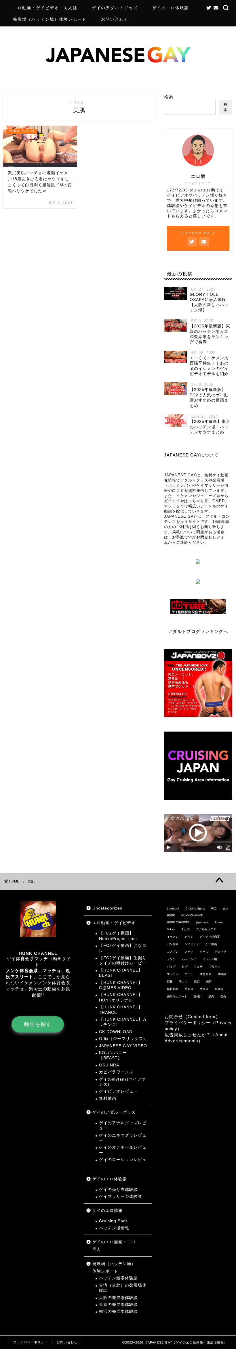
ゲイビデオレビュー (118, 1091)
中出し (189, 974)
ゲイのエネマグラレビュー (122, 1138)
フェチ (198, 966)
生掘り (204, 989)
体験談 (222, 974)
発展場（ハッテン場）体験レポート (50, 19)
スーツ (189, 951)
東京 (197, 981)
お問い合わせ (115, 19)
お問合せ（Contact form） (192, 1016)
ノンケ (171, 959)
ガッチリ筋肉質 (210, 936)
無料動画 (107, 1098)
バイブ (171, 966)
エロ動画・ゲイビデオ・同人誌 (45, 7)
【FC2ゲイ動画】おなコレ (122, 948)
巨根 (170, 981)
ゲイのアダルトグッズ (115, 7)
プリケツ (214, 966)
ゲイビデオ (192, 944)
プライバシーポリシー (30, 1342)
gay (225, 908)
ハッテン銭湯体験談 (118, 1278)
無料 (209, 981)
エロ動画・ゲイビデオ (114, 923)
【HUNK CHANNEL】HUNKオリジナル (120, 997)
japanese (202, 922)
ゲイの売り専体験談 (118, 1189)
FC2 (214, 908)
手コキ (183, 981)
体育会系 (205, 974)
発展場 (219, 989)
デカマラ (220, 951)
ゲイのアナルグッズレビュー (122, 1125)
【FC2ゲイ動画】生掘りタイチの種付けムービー (122, 960)
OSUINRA (109, 1065)
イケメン (172, 936)
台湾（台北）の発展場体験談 (122, 1288)
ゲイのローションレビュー (122, 1162)
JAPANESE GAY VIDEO (123, 1046)
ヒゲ (185, 966)
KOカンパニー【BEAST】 (113, 1055)
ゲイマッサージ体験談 (120, 1196)
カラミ (189, 936)
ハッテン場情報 (114, 1228)
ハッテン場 (210, 959)
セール (204, 951)
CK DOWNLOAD (115, 1032)
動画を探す (38, 1024)
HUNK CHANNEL (178, 922)
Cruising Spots (195, 908)
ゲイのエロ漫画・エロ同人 (114, 1246)
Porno (219, 922)
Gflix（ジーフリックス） (123, 1039)
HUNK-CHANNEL (192, 915)
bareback (173, 908)
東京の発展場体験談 (118, 1304)
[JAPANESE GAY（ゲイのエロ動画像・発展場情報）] (118, 79)
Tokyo (171, 929)
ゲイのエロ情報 (107, 1210)
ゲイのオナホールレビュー (122, 1150)
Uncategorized (107, 908)
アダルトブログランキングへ (198, 631)
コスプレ (172, 951)
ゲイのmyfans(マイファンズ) (122, 1082)
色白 (223, 996)
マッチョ (172, 974)
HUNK (171, 915)
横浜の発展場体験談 (118, 1311)
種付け (197, 996)
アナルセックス (206, 929)
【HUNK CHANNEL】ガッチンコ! (123, 1022)
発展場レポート (177, 996)
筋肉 (211, 996)
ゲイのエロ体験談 (170, 7)
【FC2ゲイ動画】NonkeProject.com (118, 936)
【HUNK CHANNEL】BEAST (120, 973)
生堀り (189, 989)
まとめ (185, 929)
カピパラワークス (116, 1072)
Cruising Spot (113, 1221)
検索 (168, 96)
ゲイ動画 (211, 944)
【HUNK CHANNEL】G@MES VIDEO (120, 985)
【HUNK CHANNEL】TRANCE (120, 1009)
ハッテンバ (189, 959)
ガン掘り (172, 944)
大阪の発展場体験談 (118, 1298)
